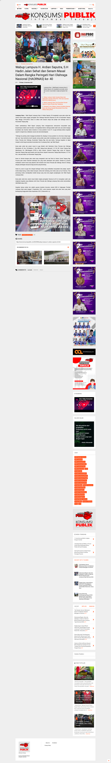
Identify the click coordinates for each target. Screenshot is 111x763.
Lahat (86, 468)
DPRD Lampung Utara (80, 466)
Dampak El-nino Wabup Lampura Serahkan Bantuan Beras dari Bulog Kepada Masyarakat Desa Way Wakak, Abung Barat (56, 108)
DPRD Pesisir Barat (79, 468)
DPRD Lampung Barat (80, 461)
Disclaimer (54, 742)
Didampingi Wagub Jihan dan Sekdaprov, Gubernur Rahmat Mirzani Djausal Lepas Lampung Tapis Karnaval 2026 (47, 24)
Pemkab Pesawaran (88, 485)
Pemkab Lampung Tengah (81, 478)
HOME (20, 8)
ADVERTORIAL (81, 8)
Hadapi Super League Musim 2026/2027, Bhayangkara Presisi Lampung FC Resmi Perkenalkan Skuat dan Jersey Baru (86, 585)
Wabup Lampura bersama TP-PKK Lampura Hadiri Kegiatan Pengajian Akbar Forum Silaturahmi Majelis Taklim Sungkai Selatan (56, 259)
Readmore (92, 686)
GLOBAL (27, 8)
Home (16, 63)
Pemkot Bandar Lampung (81, 499)
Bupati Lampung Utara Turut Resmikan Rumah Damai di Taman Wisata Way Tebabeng (54, 103)
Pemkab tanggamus (79, 496)
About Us (90, 8)
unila (80, 503)
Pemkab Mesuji (78, 485)
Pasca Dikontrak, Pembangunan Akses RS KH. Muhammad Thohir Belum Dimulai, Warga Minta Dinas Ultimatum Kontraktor (86, 596)
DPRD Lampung (78, 459)
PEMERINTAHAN (70, 8)
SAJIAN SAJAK (44, 8)
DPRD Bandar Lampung (80, 457)
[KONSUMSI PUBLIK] (35, 5)
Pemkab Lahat (78, 471)
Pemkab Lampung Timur (81, 480)
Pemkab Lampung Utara (27, 63)
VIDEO (61, 8)
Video (76, 503)
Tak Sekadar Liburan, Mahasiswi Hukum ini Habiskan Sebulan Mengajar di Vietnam (26, 25)
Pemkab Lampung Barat (80, 473)
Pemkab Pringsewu (79, 489)
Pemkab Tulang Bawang (80, 492)
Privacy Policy (48, 745)
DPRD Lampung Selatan (80, 464)
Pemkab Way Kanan (79, 494)
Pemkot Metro (78, 501)
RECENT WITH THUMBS (81, 560)
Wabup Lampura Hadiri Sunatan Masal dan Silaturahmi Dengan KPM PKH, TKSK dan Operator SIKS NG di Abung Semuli (55, 98)
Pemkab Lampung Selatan (81, 475)
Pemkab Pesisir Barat (80, 487)
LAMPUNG (53, 8)
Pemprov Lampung (87, 501)
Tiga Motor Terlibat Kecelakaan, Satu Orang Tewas (83, 723)
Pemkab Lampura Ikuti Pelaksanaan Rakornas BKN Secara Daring (28, 260)
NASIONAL (34, 8)
